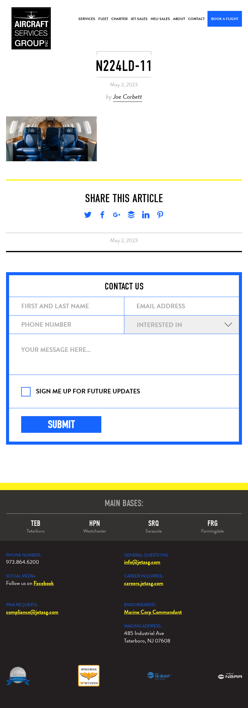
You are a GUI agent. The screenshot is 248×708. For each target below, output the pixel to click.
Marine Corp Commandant (153, 612)
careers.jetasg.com (143, 583)
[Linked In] (145, 216)
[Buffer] (131, 216)
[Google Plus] (116, 216)
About (179, 19)
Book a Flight (224, 19)
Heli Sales (160, 19)
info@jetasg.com (142, 562)
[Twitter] (87, 216)
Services (86, 19)
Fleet (103, 19)
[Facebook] (102, 216)
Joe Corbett (127, 97)
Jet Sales (139, 19)
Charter (119, 19)
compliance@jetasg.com (32, 612)
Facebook (44, 583)
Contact (196, 19)
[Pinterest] (160, 216)
